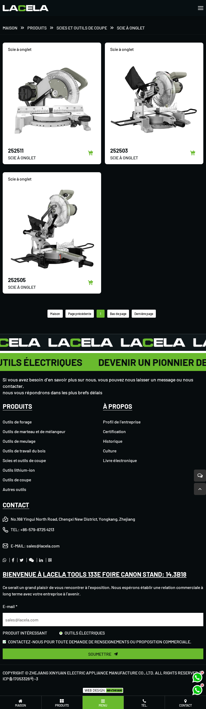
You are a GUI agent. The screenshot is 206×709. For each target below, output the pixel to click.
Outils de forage (17, 421)
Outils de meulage (19, 441)
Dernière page (143, 314)
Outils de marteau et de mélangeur (34, 431)
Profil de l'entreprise (122, 421)
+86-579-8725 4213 (37, 529)
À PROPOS (117, 406)
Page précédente (79, 314)
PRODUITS (37, 27)
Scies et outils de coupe (82, 27)
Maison (10, 27)
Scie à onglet (131, 27)
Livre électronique (120, 460)
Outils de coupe (17, 479)
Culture (109, 450)
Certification (114, 431)
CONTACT (16, 505)
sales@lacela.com (43, 545)
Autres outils (14, 489)
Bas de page (118, 314)
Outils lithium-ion (19, 469)
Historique (112, 441)
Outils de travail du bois (24, 450)
